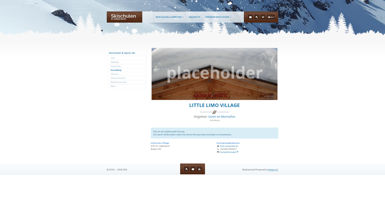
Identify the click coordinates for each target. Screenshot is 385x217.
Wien (113, 86)
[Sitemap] (199, 169)
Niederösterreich (119, 82)
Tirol (113, 58)
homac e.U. (273, 169)
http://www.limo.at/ (229, 146)
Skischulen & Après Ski (169, 17)
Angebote (194, 17)
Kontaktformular (228, 152)
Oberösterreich (118, 78)
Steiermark (116, 66)
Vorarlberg (116, 70)
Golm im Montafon (221, 117)
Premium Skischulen (217, 17)
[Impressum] (257, 17)
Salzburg (115, 62)
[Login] (263, 17)
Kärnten (114, 74)
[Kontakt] (250, 17)
